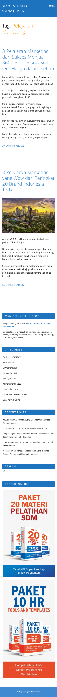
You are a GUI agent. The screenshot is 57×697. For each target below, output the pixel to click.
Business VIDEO (10, 362)
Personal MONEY (10, 389)
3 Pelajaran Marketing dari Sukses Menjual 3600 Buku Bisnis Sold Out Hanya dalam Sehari (28, 60)
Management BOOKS (12, 378)
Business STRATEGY (12, 357)
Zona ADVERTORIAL (11, 400)
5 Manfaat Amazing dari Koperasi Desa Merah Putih (26, 428)
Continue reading (13, 148)
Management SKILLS (12, 384)
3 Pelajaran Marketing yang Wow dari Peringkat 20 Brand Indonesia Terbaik (28, 181)
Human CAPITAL (10, 373)
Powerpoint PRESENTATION (15, 394)
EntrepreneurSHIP (11, 368)
